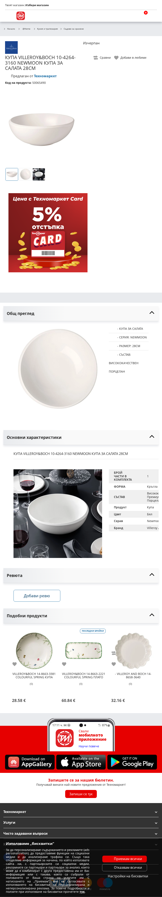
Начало (11, 29)
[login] (152, 16)
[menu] (9, 16)
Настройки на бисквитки (128, 876)
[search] (132, 16)
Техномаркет (45, 76)
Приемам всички (128, 858)
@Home (26, 28)
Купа (150, 507)
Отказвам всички (128, 867)
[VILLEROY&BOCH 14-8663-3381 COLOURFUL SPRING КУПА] (34, 649)
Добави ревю (37, 595)
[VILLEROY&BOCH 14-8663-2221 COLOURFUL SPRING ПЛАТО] (83, 649)
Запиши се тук (81, 794)
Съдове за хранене (74, 29)
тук (82, 892)
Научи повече (89, 746)
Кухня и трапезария (47, 29)
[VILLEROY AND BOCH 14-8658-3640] (133, 649)
